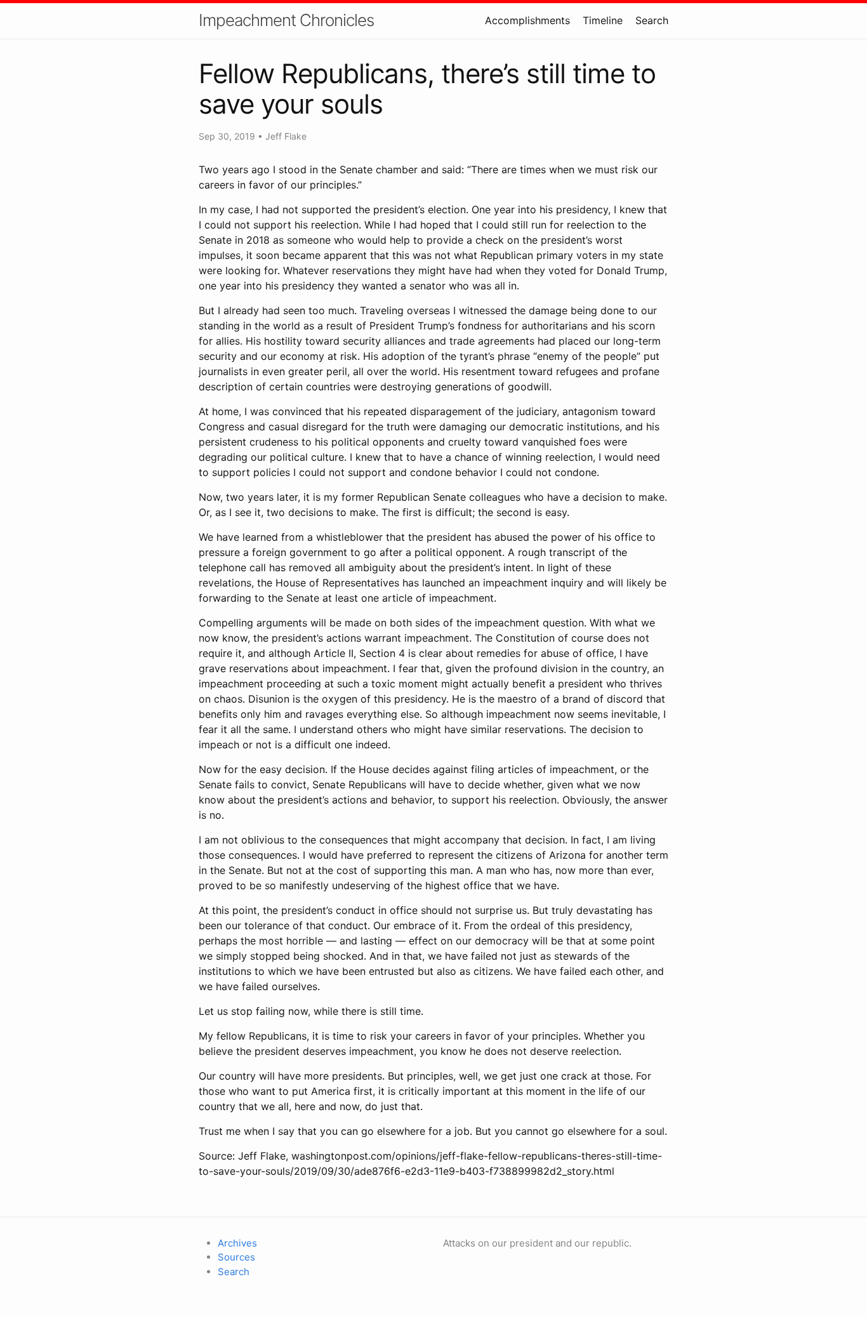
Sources (236, 1257)
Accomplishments (527, 20)
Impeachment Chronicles (286, 20)
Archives (237, 1243)
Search (651, 20)
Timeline (603, 20)
